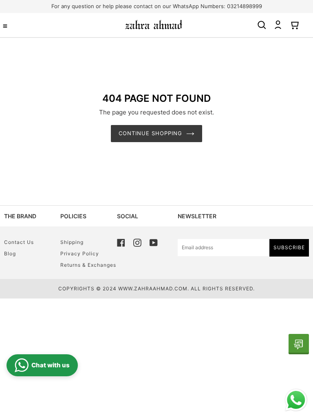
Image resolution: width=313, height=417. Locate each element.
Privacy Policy (79, 253)
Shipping (72, 242)
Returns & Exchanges (88, 265)
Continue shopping (151, 133)
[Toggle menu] (5, 26)
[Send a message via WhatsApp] (296, 400)
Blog (10, 253)
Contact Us (19, 242)
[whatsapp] (299, 344)
